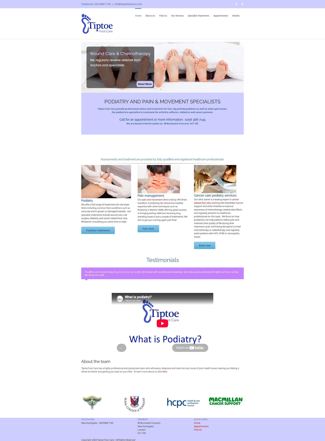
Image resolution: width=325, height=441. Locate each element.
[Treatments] (106, 166)
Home (197, 422)
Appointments (201, 426)
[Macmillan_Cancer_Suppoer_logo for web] (226, 394)
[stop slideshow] (171, 89)
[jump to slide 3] (164, 89)
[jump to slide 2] (160, 89)
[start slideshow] (153, 89)
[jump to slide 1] (157, 89)
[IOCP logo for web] (92, 394)
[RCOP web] (135, 394)
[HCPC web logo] (183, 394)
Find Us (198, 429)
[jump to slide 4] (167, 89)
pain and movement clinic (155, 199)
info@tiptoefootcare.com (128, 4)
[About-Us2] (215, 166)
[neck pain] (159, 166)
